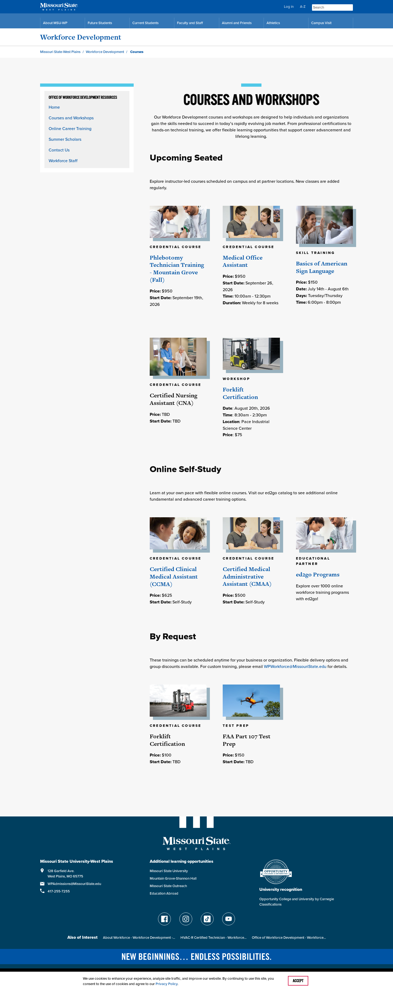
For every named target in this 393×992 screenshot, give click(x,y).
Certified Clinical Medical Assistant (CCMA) (174, 576)
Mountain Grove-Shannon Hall (173, 878)
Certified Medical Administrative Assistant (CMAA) (247, 576)
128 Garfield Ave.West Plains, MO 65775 (65, 873)
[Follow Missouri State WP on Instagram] (185, 919)
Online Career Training (70, 128)
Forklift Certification (240, 393)
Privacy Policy (167, 983)
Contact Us (59, 150)
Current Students (145, 22)
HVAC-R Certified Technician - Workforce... (213, 937)
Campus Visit (321, 22)
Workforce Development (80, 37)
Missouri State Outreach (168, 885)
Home (54, 107)
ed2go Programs (318, 574)
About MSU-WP (55, 22)
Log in (289, 6)
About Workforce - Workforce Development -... (139, 937)
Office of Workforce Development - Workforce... (289, 937)
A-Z (303, 6)
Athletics (273, 22)
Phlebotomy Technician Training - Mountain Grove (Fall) (177, 268)
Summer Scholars (65, 139)
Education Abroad (164, 893)
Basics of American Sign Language (321, 267)
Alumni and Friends (237, 22)
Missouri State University (169, 870)
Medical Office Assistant (243, 261)
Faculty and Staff (190, 22)
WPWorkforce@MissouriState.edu (295, 666)
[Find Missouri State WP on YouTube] (228, 919)
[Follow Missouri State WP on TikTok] (207, 919)
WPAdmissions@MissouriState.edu (74, 883)
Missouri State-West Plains (60, 51)
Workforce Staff (63, 161)
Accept (298, 980)
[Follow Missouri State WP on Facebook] (164, 919)
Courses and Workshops (71, 118)
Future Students (100, 22)
